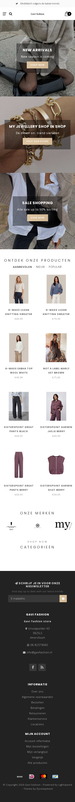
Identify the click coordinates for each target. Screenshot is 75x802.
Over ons (37, 691)
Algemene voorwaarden (37, 697)
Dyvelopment (45, 788)
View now (37, 217)
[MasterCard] (43, 776)
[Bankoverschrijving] (19, 776)
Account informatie (37, 741)
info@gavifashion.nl (39, 652)
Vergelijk (37, 757)
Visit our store (37, 141)
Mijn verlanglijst (37, 752)
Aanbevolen (22, 267)
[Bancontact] (55, 776)
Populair (55, 267)
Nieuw (40, 267)
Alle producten (37, 763)
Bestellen (37, 702)
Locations (37, 724)
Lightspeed (65, 784)
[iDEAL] (31, 776)
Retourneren (37, 713)
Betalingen (38, 708)
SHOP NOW (37, 64)
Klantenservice (37, 718)
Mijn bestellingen (37, 746)
